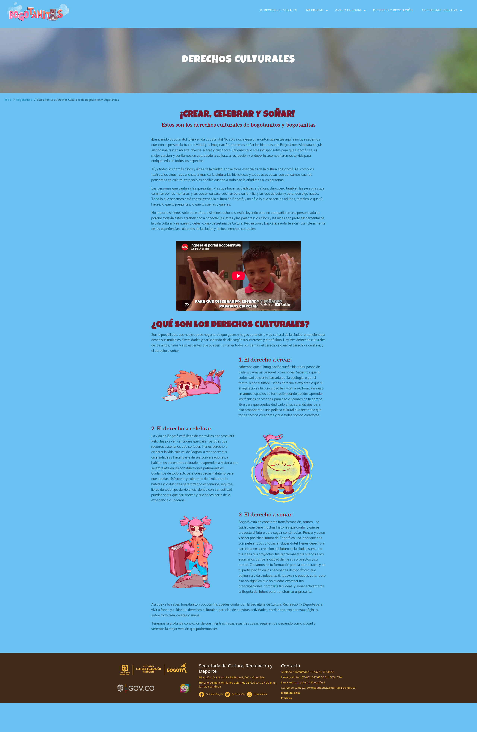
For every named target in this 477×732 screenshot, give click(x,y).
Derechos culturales (278, 10)
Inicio (7, 99)
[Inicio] (38, 12)
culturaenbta (260, 694)
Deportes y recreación (393, 10)
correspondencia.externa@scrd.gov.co (331, 687)
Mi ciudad (314, 10)
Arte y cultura (348, 10)
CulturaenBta (238, 694)
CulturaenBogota (214, 694)
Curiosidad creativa (440, 10)
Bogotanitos (24, 99)
